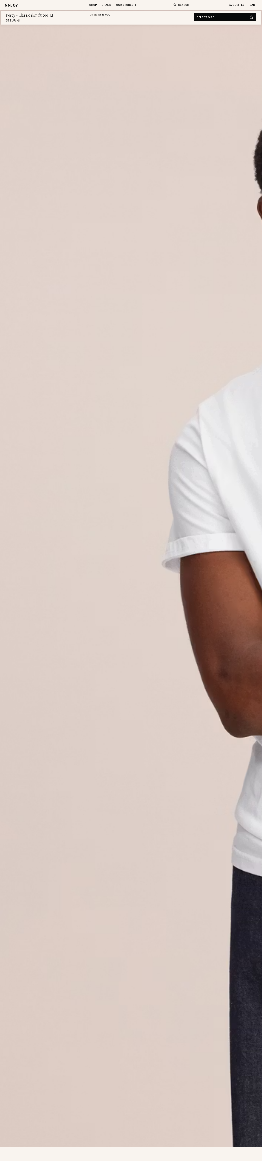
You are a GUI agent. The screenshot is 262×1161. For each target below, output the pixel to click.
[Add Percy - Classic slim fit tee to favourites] (51, 15)
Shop (93, 4)
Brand (106, 4)
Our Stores (124, 4)
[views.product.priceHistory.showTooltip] (18, 20)
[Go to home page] (12, 5)
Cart (253, 4)
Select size (205, 17)
